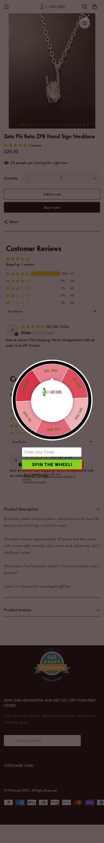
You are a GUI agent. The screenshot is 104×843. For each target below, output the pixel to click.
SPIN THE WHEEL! (52, 464)
